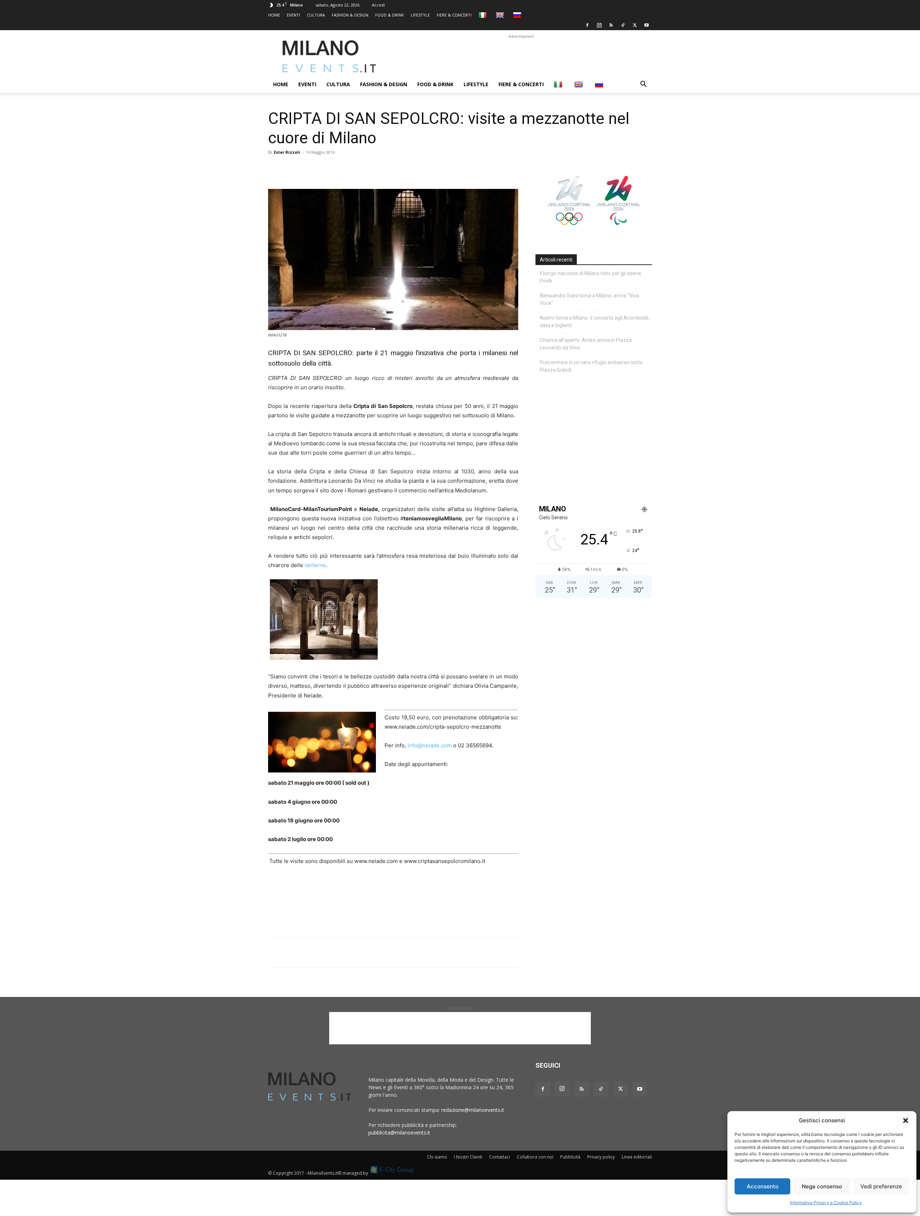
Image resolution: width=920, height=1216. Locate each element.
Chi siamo (437, 1157)
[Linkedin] (325, 168)
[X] (634, 25)
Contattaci (499, 1157)
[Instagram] (599, 25)
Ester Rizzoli (287, 152)
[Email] (341, 168)
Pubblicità (570, 1157)
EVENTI (293, 15)
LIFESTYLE (420, 15)
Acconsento (762, 1186)
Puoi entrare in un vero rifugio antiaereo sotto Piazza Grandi (591, 366)
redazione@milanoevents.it (472, 1109)
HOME (274, 15)
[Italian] (483, 15)
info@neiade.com (430, 745)
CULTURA (316, 15)
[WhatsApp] (308, 168)
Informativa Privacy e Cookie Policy (826, 1202)
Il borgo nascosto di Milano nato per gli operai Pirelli (590, 277)
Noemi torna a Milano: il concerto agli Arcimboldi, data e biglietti (594, 321)
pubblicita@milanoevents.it (399, 1132)
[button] (905, 1120)
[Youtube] (646, 25)
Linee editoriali (637, 1157)
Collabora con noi (535, 1157)
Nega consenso (822, 1186)
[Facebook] (587, 25)
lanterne (315, 565)
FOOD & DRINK (389, 15)
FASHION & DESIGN (350, 15)
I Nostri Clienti (468, 1157)
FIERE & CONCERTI (454, 15)
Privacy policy (601, 1157)
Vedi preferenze (881, 1186)
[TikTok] (622, 25)
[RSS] (611, 25)
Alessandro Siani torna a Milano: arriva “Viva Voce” (589, 299)
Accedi (378, 5)
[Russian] (518, 15)
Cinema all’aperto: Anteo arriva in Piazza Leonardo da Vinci (586, 344)
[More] (358, 168)
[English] (501, 15)
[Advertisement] (521, 56)
